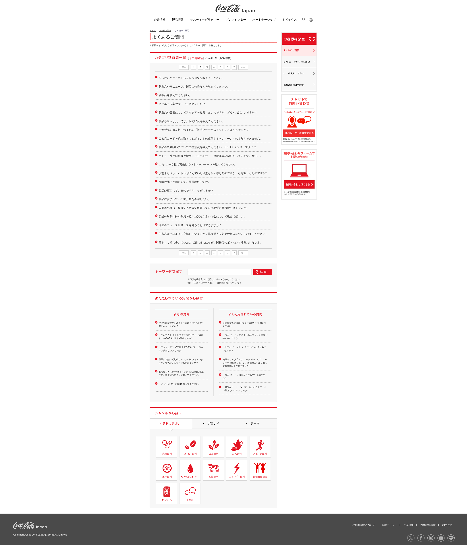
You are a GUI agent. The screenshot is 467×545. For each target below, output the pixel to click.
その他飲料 (190, 493)
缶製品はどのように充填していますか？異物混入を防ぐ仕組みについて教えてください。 (213, 233)
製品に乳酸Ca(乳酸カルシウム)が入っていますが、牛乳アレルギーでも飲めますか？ (181, 361)
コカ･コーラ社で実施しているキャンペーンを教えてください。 (198, 164)
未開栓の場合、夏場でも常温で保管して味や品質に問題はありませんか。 (204, 207)
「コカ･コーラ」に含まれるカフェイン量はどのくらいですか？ (245, 336)
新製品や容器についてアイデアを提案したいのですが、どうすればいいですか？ (208, 112)
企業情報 (409, 524)
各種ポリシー (389, 524)
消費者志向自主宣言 (299, 84)
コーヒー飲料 (190, 447)
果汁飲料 (166, 470)
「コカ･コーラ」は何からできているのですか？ (244, 376)
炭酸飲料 (166, 447)
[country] (311, 20)
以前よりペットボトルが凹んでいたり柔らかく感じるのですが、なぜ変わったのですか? (213, 173)
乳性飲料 (213, 470)
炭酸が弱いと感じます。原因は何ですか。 (185, 181)
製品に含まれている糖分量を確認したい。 (185, 199)
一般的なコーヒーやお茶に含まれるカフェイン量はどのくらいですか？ (244, 389)
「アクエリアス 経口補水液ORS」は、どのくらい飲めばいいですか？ (181, 349)
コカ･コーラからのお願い (299, 61)
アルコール (166, 493)
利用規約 (447, 524)
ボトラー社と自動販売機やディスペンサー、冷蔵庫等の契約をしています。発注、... (210, 155)
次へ (243, 67)
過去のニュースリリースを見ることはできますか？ (190, 225)
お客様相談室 (165, 30)
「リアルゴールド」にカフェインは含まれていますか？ (244, 349)
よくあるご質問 (299, 50)
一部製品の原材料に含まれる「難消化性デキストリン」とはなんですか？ (204, 129)
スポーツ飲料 (260, 447)
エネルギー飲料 (236, 470)
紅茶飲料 (236, 447)
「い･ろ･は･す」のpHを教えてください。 (179, 383)
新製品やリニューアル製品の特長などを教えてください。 (194, 86)
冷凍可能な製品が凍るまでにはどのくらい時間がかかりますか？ (180, 324)
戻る (184, 67)
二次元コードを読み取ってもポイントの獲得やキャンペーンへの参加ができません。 (211, 138)
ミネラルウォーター (190, 470)
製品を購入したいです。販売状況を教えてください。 (191, 121)
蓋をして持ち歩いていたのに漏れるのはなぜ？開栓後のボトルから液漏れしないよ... (210, 242)
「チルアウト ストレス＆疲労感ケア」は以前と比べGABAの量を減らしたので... (181, 336)
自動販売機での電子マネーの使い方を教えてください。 (244, 324)
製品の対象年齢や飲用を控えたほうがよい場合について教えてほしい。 (202, 216)
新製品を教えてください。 (175, 95)
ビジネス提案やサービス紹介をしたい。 (183, 103)
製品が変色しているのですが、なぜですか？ (186, 190)
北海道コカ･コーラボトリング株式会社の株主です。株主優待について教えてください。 (181, 373)
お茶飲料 (213, 447)
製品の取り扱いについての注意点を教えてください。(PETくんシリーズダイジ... (208, 147)
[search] (304, 19)
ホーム (153, 30)
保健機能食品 (260, 470)
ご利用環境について (363, 524)
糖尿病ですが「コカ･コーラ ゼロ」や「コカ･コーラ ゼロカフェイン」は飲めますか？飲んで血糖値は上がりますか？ (245, 362)
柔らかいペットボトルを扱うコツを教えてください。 (191, 77)
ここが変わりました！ (299, 73)
